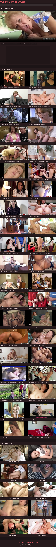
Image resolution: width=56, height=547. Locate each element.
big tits (20, 43)
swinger (34, 43)
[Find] (54, 5)
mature (3, 43)
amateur (9, 43)
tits (24, 43)
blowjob (15, 43)
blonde (28, 43)
